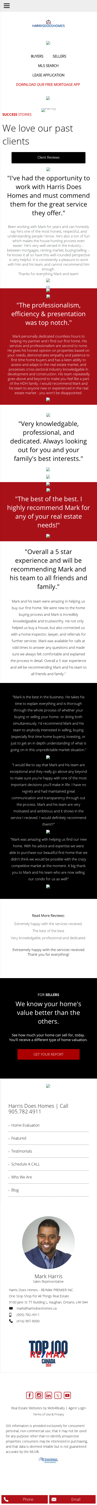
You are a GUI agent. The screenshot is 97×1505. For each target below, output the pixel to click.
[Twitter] (57, 1395)
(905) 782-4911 (28, 1314)
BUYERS (37, 56)
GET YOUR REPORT (48, 1054)
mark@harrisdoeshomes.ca (37, 1308)
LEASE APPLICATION (48, 75)
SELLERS (59, 56)
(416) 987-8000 (28, 1321)
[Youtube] (67, 1395)
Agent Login (77, 1408)
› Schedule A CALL (24, 1164)
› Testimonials (20, 1151)
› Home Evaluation (24, 1125)
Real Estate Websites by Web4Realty (38, 1408)
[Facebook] (29, 1395)
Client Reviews (48, 157)
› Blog (13, 1190)
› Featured (17, 1138)
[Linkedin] (48, 1395)
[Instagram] (39, 1395)
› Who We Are (20, 1177)
